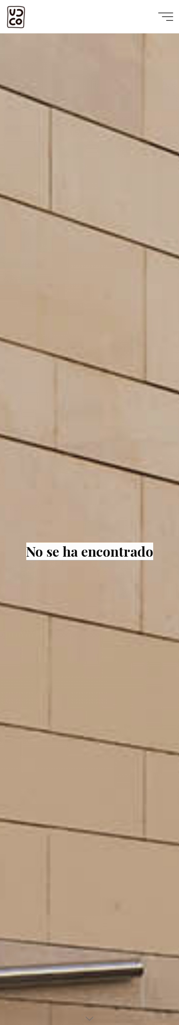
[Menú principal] (165, 17)
